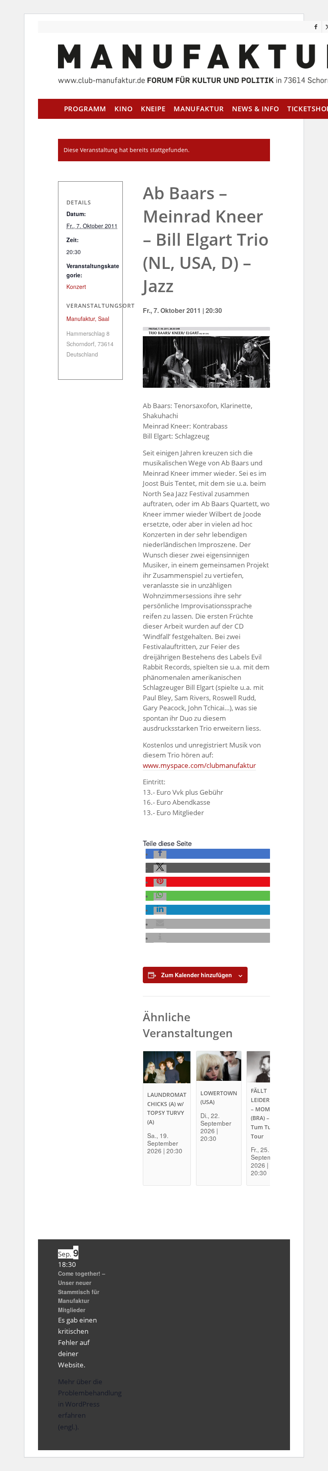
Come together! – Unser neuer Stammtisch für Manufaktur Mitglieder (81, 1291)
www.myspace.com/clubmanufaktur (199, 765)
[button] (160, 855)
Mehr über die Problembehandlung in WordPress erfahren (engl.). (90, 1404)
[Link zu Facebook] (316, 27)
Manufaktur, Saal (87, 319)
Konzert (76, 287)
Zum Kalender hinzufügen (196, 975)
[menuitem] (85, 109)
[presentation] (166, 1069)
